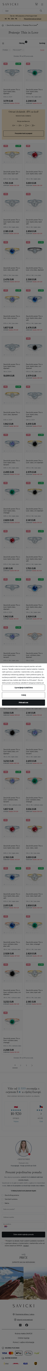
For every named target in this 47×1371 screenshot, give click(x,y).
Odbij (23, 695)
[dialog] (23, 685)
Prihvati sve (23, 702)
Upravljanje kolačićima (23, 687)
